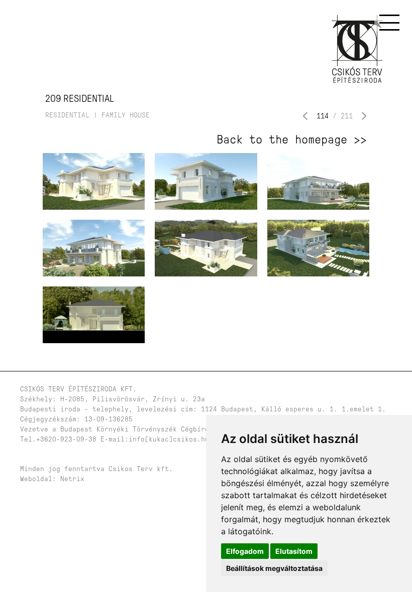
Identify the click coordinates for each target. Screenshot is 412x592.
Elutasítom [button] (294, 551)
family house (125, 115)
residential (67, 115)
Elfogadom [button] (245, 551)
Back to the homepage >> (292, 139)
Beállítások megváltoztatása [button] (274, 568)
